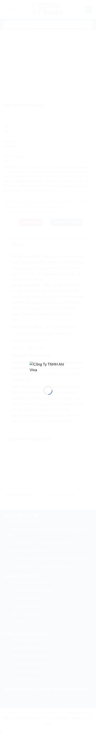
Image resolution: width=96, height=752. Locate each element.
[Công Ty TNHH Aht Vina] (48, 370)
